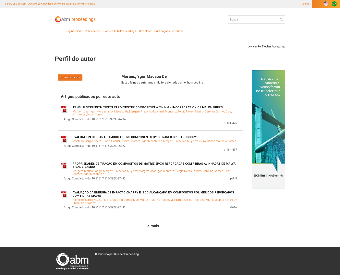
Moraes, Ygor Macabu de (88, 174)
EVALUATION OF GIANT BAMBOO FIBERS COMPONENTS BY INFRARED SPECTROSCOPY (135, 137)
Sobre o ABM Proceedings (119, 31)
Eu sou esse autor (70, 77)
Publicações (93, 31)
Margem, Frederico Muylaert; (147, 111)
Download (145, 31)
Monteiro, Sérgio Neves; (88, 141)
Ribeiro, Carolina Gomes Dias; (213, 111)
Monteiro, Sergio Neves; (180, 111)
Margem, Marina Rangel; (88, 171)
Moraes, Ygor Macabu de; (113, 111)
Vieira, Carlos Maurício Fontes (217, 141)
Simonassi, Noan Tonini (88, 114)
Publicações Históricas (169, 31)
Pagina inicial (74, 31)
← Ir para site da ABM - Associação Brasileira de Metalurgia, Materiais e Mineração (48, 3)
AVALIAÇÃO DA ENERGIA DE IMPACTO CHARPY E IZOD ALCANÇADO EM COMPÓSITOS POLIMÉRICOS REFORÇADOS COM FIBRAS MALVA (153, 194)
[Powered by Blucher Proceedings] (266, 46)
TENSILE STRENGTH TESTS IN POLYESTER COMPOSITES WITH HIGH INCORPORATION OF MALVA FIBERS (148, 107)
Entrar (305, 3)
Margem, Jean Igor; (85, 111)
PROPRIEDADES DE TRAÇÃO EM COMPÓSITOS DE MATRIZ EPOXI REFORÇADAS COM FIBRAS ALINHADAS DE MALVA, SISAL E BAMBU (154, 165)
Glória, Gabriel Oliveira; (117, 141)
